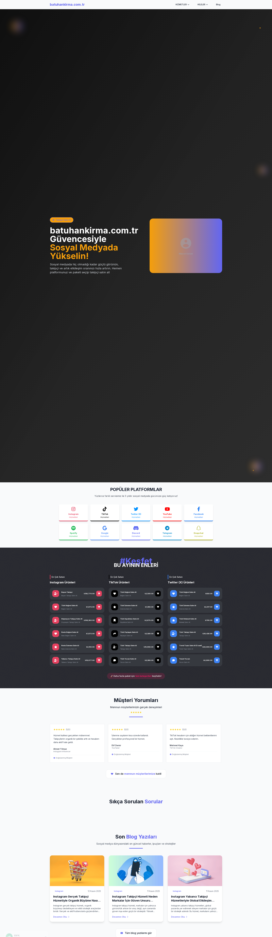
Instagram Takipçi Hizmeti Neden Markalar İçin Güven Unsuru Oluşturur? (135, 900)
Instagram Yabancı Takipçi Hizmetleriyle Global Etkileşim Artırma (191, 900)
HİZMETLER (181, 4)
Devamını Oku (60, 917)
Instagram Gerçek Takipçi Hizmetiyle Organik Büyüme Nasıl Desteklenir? (75, 900)
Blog (218, 4)
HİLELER (201, 4)
